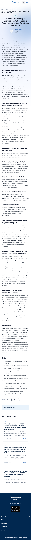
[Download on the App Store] (15, 507)
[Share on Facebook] (14, 399)
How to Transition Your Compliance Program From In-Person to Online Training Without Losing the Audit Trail (15, 450)
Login (27, 2)
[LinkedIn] (15, 503)
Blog (7, 9)
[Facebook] (13, 503)
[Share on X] (8, 399)
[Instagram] (20, 503)
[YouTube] (18, 503)
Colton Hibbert (18, 29)
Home (2, 9)
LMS (11, 9)
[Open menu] (2, 2)
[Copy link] (18, 399)
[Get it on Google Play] (15, 510)
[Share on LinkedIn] (11, 399)
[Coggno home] (15, 498)
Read (25, 438)
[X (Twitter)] (10, 503)
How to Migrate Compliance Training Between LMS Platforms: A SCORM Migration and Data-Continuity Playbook (15, 473)
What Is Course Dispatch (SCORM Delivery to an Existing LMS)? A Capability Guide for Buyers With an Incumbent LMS (15, 426)
